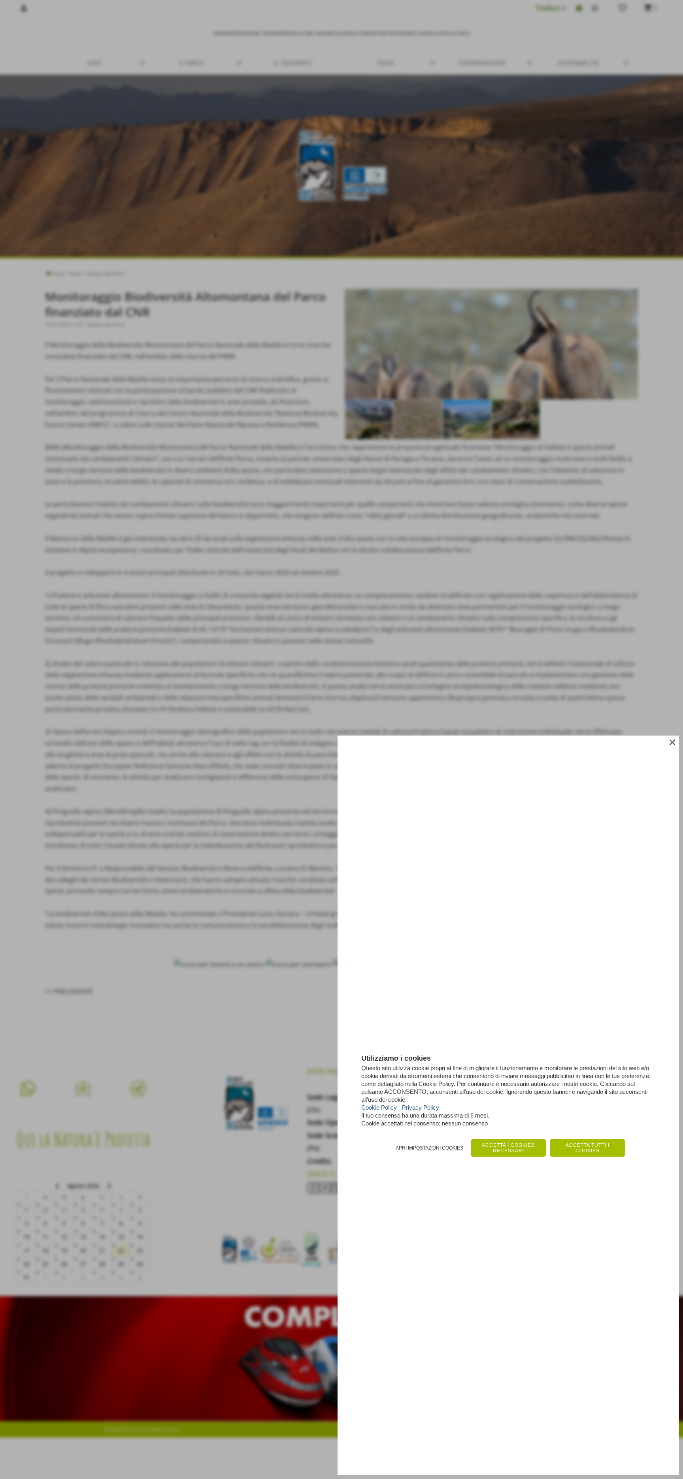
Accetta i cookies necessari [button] (508, 1147)
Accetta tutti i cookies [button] (587, 1147)
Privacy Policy (420, 1107)
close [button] (672, 742)
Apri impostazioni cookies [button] (429, 1148)
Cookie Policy (379, 1107)
